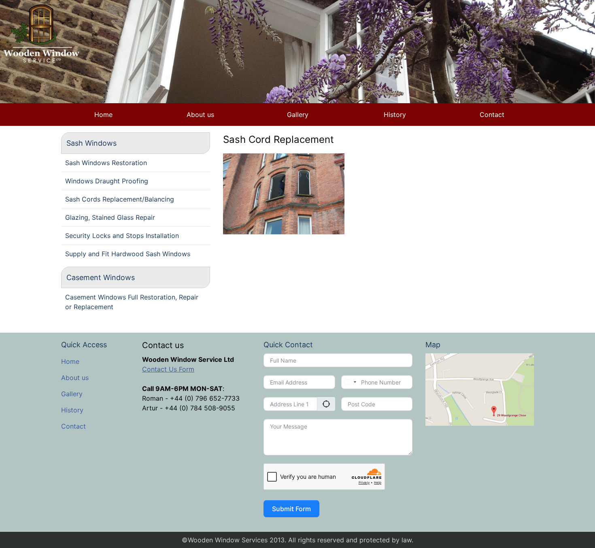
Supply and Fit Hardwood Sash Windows (127, 254)
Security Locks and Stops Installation (122, 236)
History (395, 114)
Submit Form (291, 509)
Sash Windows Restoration (106, 163)
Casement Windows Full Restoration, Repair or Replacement (131, 302)
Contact (492, 114)
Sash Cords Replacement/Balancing (119, 199)
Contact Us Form (168, 369)
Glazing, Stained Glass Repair (110, 217)
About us (200, 114)
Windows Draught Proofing (106, 181)
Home (103, 114)
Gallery (297, 114)
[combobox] (350, 382)
